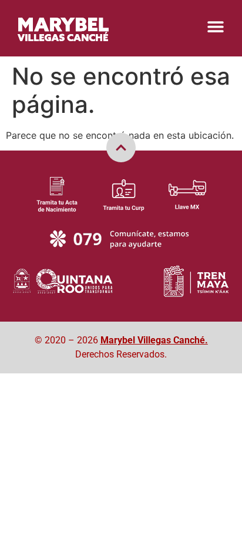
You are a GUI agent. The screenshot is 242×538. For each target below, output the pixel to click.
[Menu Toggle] (215, 26)
